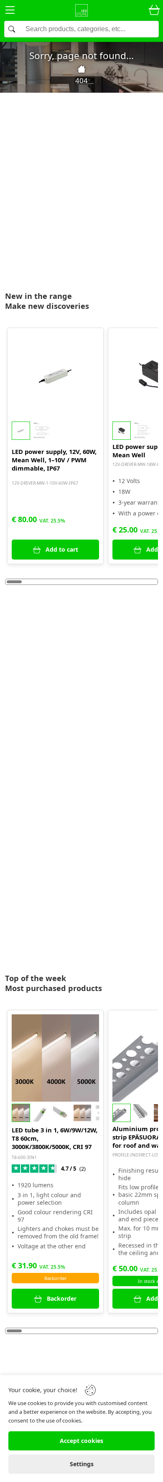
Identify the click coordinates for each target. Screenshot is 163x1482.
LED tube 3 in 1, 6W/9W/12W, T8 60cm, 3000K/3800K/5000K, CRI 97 (54, 1138)
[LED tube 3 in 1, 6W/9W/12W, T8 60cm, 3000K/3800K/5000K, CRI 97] (55, 1058)
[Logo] (81, 10)
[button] (55, 431)
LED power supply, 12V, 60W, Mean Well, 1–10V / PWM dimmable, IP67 (54, 459)
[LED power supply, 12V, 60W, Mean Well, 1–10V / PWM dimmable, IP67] (55, 375)
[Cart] (154, 10)
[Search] (81, 29)
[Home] (81, 69)
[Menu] (10, 11)
